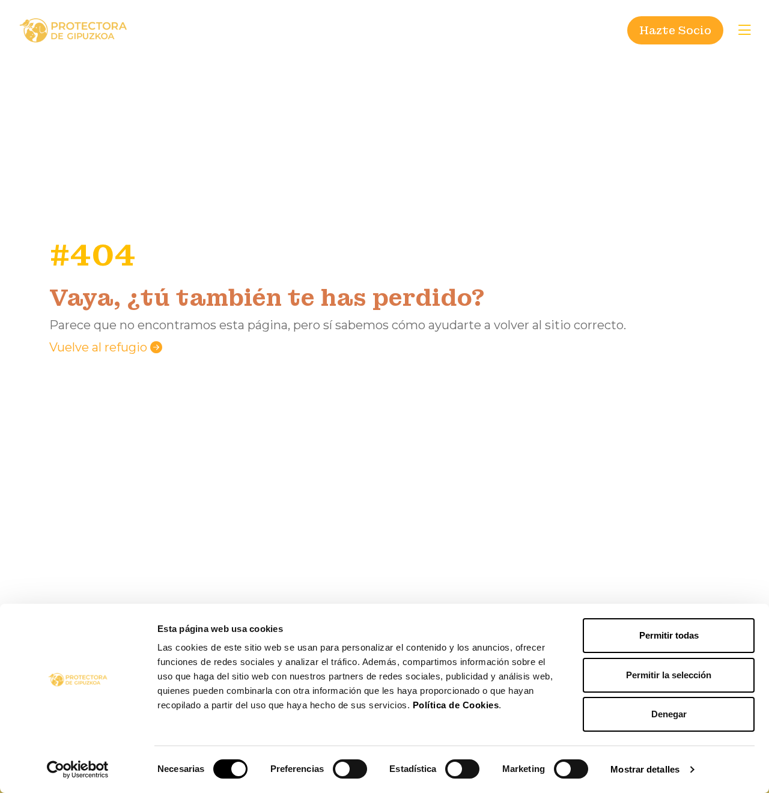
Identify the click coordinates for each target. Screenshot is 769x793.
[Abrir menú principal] (744, 30)
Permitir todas (669, 635)
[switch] (350, 769)
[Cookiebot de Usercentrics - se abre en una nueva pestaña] (77, 770)
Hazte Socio (675, 30)
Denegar (669, 714)
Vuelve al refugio (99, 347)
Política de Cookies (456, 705)
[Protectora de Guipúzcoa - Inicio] (73, 29)
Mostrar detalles (644, 769)
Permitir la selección (668, 675)
